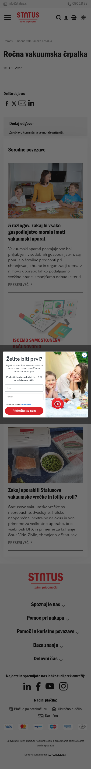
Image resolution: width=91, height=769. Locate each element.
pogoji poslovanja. (26, 405)
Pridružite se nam (24, 411)
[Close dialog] (84, 355)
